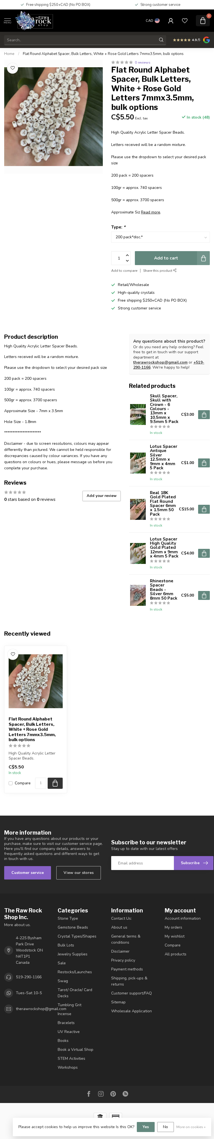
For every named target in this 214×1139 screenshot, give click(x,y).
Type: (118, 227)
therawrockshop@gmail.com (160, 362)
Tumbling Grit (69, 1005)
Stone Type (68, 918)
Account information (183, 918)
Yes (146, 1127)
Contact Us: (121, 918)
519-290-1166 (29, 977)
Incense (64, 1014)
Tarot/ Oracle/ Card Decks (75, 993)
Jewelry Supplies (72, 954)
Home (9, 53)
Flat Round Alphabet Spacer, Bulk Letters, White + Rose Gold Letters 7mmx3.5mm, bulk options (103, 53)
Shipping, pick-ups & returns (129, 981)
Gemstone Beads (73, 927)
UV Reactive (69, 1031)
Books (63, 1040)
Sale (62, 963)
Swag (63, 981)
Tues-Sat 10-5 (29, 993)
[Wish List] (185, 20)
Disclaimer (120, 951)
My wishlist (174, 936)
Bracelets (66, 1022)
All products (175, 954)
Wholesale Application (131, 1011)
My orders (173, 927)
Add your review (101, 495)
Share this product (158, 270)
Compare (23, 783)
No (165, 1127)
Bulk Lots (66, 945)
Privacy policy (123, 960)
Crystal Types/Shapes (77, 936)
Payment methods (127, 969)
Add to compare (124, 270)
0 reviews (142, 62)
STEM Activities (71, 1058)
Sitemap (118, 1002)
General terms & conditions (125, 939)
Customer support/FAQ (131, 993)
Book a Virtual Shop (75, 1049)
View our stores (79, 872)
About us (119, 927)
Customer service (27, 872)
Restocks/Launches (75, 972)
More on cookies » (191, 1126)
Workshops (68, 1067)
